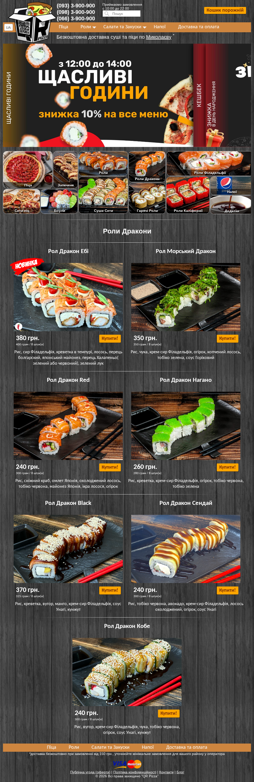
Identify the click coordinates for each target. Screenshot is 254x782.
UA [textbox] (8, 28)
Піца (63, 27)
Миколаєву (158, 37)
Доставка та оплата (198, 27)
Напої (160, 27)
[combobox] (8, 27)
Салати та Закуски (122, 27)
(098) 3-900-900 (76, 12)
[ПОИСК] (106, 13)
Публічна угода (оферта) (90, 772)
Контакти (166, 772)
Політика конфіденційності (134, 772)
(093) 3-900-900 (76, 5)
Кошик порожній (225, 10)
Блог (180, 772)
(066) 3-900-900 (76, 18)
